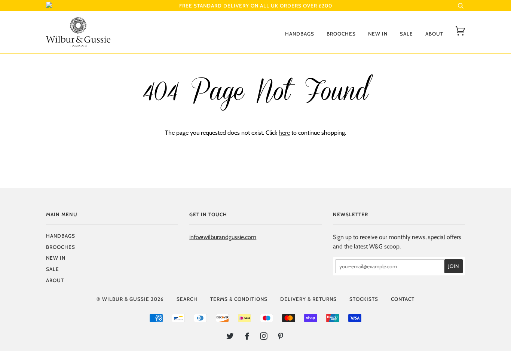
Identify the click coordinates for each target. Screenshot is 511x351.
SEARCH (187, 299)
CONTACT (402, 299)
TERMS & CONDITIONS (238, 299)
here (284, 132)
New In (378, 34)
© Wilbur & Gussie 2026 (130, 299)
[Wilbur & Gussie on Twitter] (230, 337)
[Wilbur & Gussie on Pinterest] (281, 337)
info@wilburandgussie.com (222, 237)
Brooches (341, 34)
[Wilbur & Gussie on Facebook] (247, 337)
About (434, 34)
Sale (406, 34)
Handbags (299, 34)
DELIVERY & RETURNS (308, 299)
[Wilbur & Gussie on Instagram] (264, 337)
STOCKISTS (363, 299)
